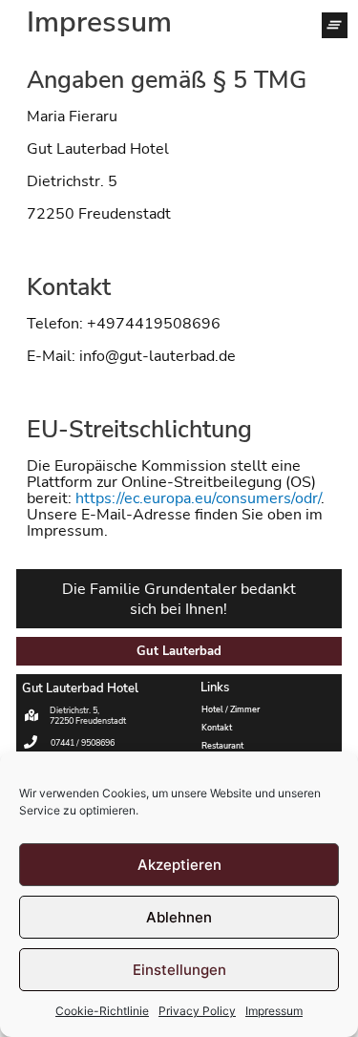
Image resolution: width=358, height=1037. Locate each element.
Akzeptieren (179, 865)
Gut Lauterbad (179, 651)
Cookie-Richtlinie (102, 1011)
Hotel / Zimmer (230, 709)
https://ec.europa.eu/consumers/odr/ (198, 498)
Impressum (274, 1011)
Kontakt (216, 727)
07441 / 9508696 (83, 743)
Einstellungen (179, 970)
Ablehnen (179, 917)
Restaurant (222, 745)
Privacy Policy (197, 1011)
